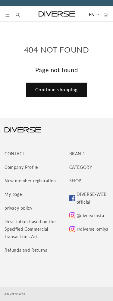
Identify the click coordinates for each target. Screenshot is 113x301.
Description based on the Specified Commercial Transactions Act (30, 229)
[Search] (20, 14)
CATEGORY (81, 167)
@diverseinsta (90, 215)
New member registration (30, 180)
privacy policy (18, 208)
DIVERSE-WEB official (92, 198)
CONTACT (15, 153)
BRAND (77, 153)
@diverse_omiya (92, 229)
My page (13, 194)
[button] (7, 14)
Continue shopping (56, 89)
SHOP (75, 180)
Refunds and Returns (26, 250)
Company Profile (21, 167)
